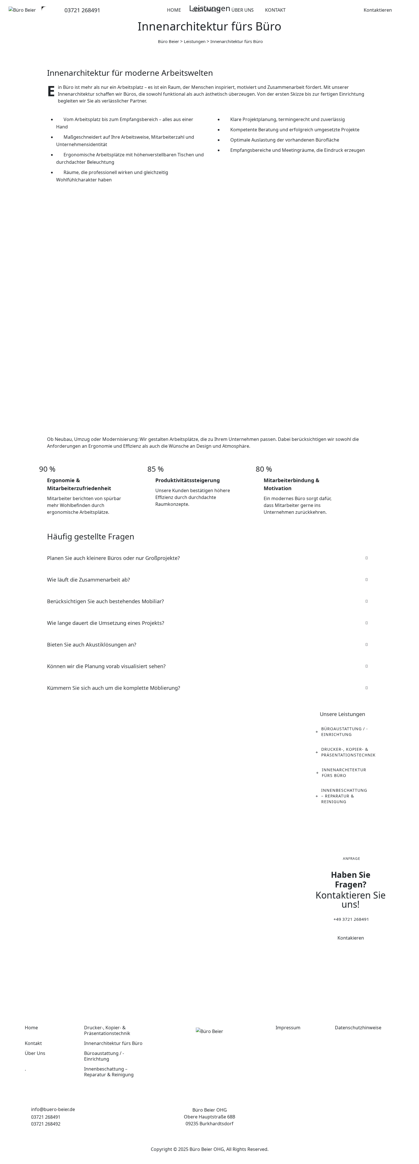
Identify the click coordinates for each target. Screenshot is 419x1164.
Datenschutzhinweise (358, 1027)
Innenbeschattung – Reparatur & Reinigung (344, 795)
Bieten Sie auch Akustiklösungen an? (91, 644)
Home (174, 10)
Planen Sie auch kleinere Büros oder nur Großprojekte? (113, 558)
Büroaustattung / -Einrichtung (344, 731)
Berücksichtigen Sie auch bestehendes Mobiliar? (105, 601)
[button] (209, 558)
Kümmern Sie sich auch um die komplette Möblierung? (113, 687)
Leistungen (206, 10)
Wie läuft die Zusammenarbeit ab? (88, 579)
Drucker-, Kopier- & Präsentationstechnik (348, 752)
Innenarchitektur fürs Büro (344, 772)
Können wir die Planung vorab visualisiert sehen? (106, 666)
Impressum (288, 1027)
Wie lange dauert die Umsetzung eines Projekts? (105, 622)
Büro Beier (201, 1149)
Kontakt (275, 10)
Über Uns (242, 10)
